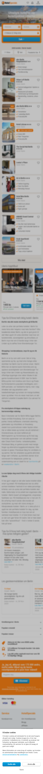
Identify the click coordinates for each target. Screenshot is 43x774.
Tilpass (21, 770)
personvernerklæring (10, 754)
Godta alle (11, 764)
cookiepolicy (23, 754)
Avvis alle (31, 764)
